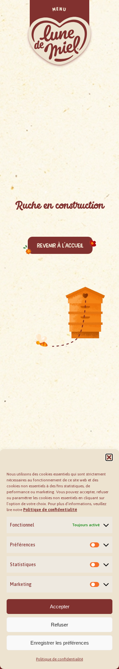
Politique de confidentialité (59, 659)
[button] (109, 457)
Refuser (59, 624)
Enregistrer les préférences (59, 643)
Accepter (59, 606)
